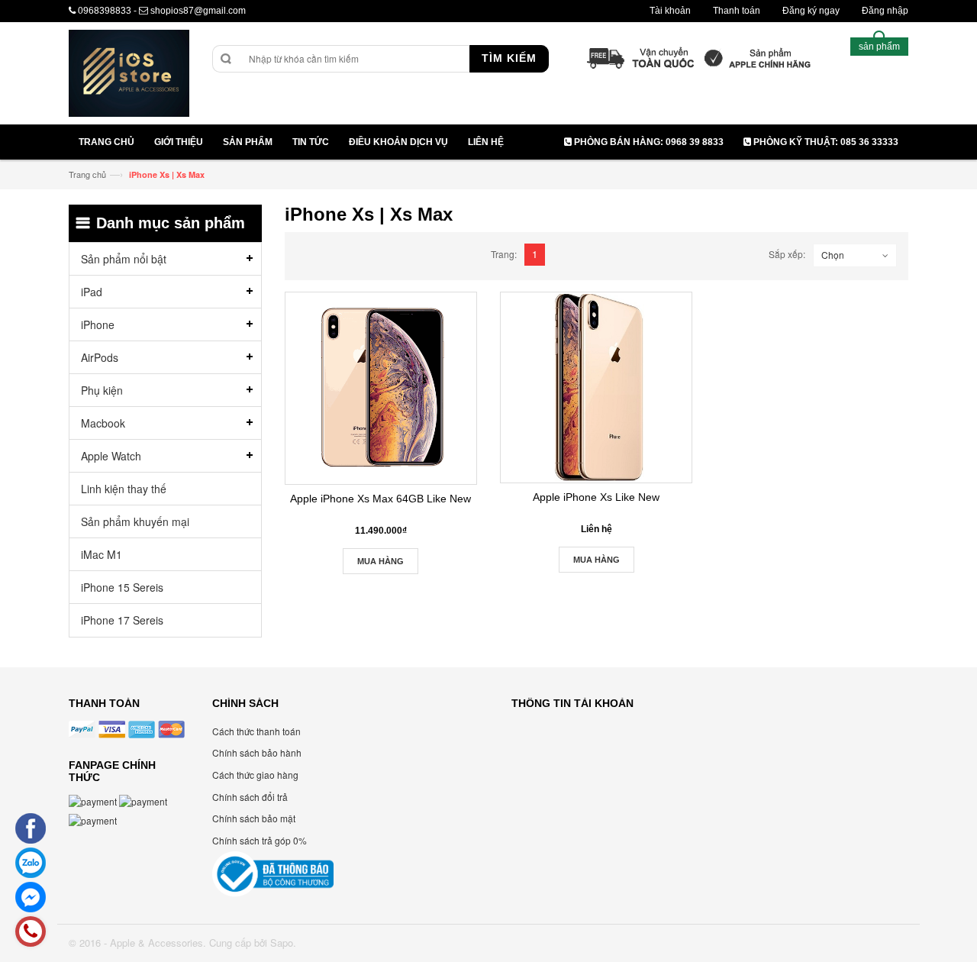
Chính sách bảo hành (256, 752)
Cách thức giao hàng (255, 774)
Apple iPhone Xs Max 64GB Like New (380, 498)
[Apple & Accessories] (129, 75)
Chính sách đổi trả (250, 796)
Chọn (832, 254)
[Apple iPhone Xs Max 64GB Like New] (381, 388)
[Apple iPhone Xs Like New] (596, 387)
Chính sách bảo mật (253, 818)
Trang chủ (87, 174)
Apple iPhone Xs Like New (596, 497)
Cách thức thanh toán (256, 731)
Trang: (504, 253)
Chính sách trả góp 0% (259, 840)
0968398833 (104, 10)
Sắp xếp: (787, 253)
